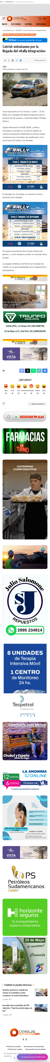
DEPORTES (8, 35)
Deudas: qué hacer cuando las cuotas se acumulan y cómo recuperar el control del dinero (16, 993)
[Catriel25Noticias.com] (17, 18)
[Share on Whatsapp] (33, 371)
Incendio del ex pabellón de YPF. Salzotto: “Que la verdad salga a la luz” (17, 1008)
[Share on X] (12, 60)
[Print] (20, 60)
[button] (5, 18)
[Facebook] (23, 1039)
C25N (4, 66)
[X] (26, 1039)
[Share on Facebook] (9, 60)
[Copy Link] (16, 60)
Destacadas (20, 35)
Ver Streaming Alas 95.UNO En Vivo (33, 1057)
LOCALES (31, 35)
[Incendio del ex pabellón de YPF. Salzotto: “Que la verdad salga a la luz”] (41, 1008)
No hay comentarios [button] (38, 404)
